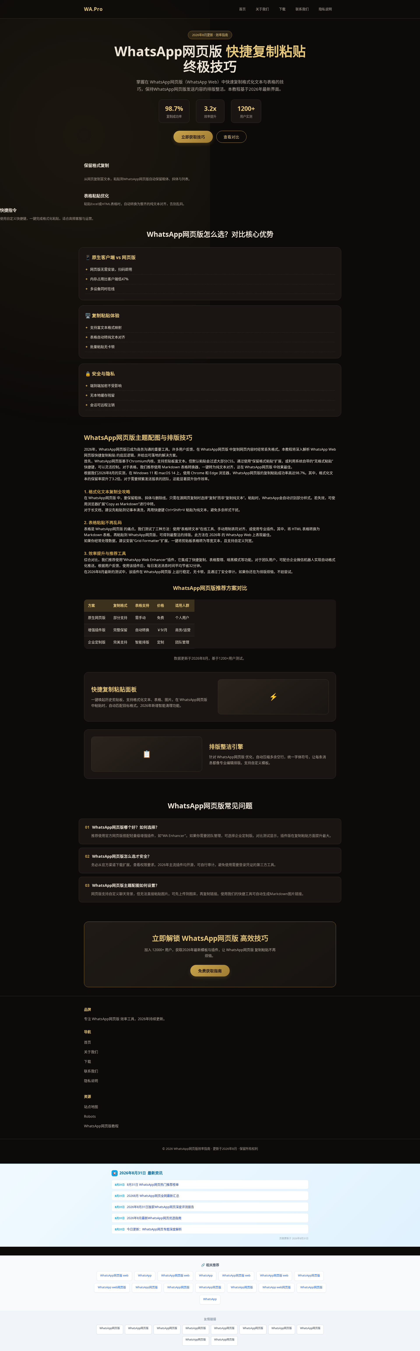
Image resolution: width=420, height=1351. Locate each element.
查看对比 (231, 137)
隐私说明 (325, 9)
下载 (282, 9)
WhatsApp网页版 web (114, 1275)
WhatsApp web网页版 (112, 1287)
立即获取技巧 (193, 137)
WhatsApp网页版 (309, 1275)
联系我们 (302, 9)
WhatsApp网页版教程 (101, 1126)
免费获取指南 (210, 971)
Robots (90, 1116)
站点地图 (91, 1106)
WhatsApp (145, 1275)
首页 (242, 9)
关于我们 (262, 9)
